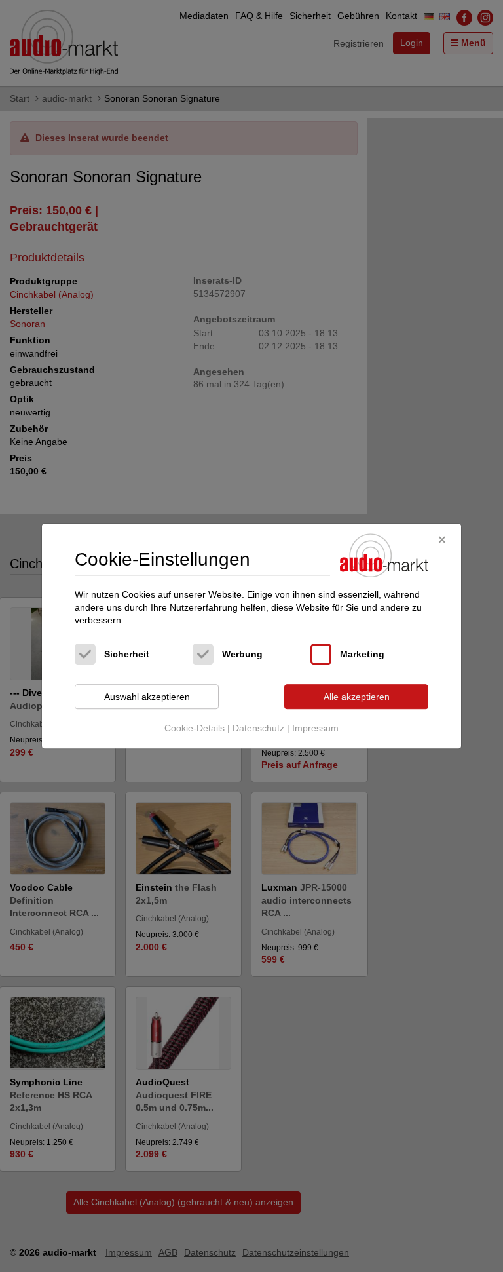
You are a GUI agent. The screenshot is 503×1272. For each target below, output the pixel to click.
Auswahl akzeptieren (147, 696)
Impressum (315, 728)
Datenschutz (258, 728)
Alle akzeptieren (357, 696)
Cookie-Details (194, 728)
